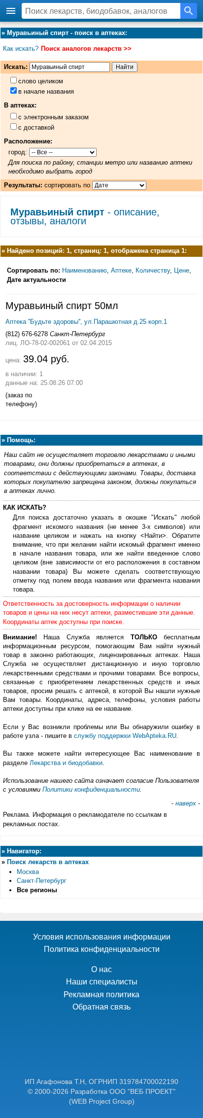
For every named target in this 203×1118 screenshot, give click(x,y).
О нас (101, 969)
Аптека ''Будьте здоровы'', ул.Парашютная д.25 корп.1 (86, 321)
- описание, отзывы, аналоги (85, 216)
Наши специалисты (101, 982)
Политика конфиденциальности (102, 949)
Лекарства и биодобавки (66, 763)
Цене (181, 270)
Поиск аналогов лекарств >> (86, 48)
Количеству (152, 270)
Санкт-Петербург (42, 880)
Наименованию (84, 270)
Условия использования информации (101, 937)
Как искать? (20, 48)
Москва (28, 871)
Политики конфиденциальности (91, 789)
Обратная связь (101, 1007)
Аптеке (121, 270)
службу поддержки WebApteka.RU (125, 735)
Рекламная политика (101, 994)
